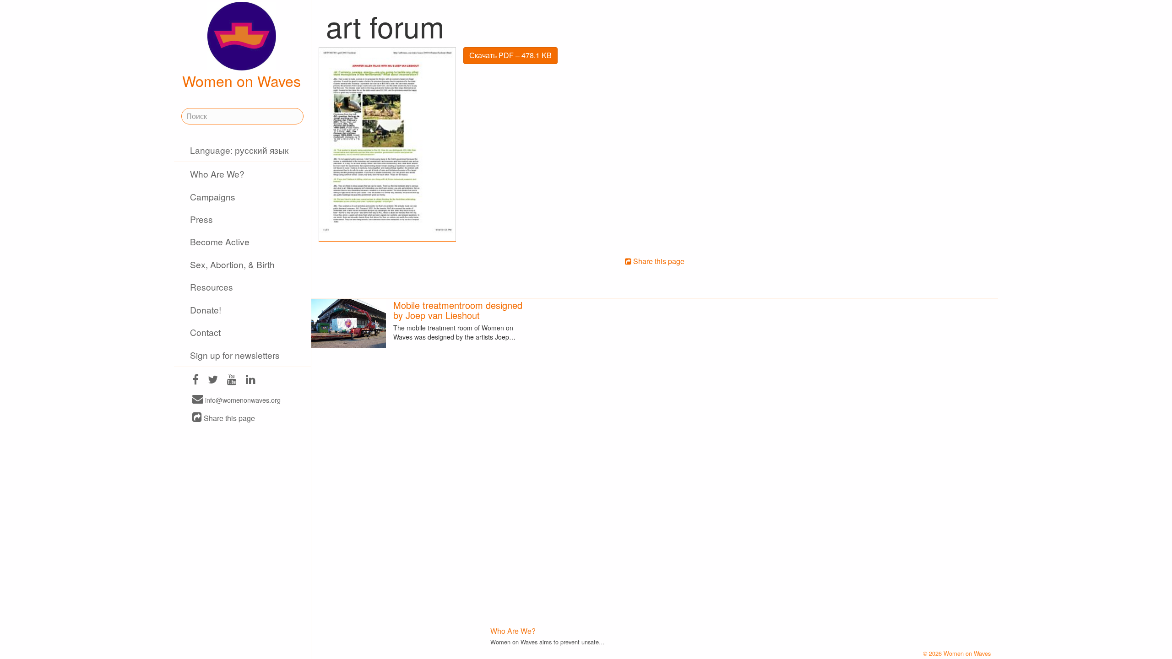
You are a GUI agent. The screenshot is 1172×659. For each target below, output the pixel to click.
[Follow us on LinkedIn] (250, 380)
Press (201, 219)
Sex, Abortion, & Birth (232, 264)
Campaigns (212, 196)
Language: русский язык (239, 150)
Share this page (228, 418)
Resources (211, 287)
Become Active (220, 241)
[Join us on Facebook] (195, 380)
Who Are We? (217, 173)
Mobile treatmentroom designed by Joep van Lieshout (457, 310)
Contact (205, 332)
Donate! (205, 309)
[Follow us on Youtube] (231, 380)
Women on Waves (241, 80)
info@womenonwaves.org (242, 400)
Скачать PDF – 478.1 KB (510, 55)
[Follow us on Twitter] (213, 380)
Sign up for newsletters (235, 355)
